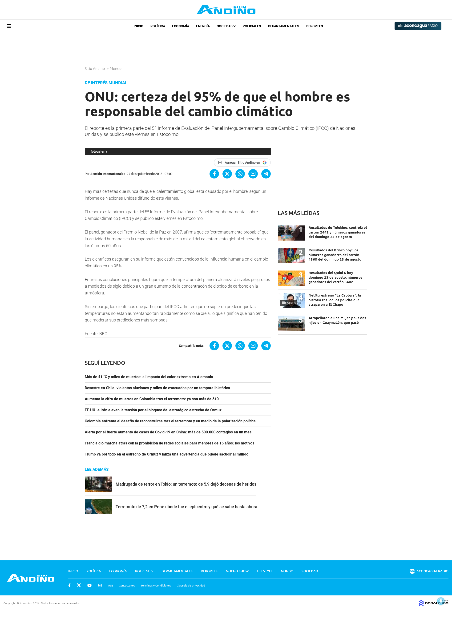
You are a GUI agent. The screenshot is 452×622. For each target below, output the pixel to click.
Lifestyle (265, 571)
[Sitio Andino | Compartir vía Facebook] (214, 173)
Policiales (252, 26)
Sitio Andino (95, 68)
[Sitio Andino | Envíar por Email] (253, 173)
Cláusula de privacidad (191, 585)
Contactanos (127, 585)
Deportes (314, 26)
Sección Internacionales (107, 174)
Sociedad (225, 26)
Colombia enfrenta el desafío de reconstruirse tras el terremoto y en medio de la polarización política (170, 421)
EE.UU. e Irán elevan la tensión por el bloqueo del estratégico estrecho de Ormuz (153, 410)
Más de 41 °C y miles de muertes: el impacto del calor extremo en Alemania (149, 377)
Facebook (69, 585)
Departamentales (283, 26)
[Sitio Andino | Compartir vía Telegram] (266, 173)
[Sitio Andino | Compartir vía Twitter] (227, 173)
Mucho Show (237, 571)
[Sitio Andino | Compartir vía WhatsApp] (240, 173)
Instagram (100, 585)
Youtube (89, 585)
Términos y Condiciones (156, 585)
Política (157, 26)
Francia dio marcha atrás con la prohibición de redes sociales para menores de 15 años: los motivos (169, 443)
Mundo (116, 68)
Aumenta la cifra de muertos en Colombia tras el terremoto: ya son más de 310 (152, 399)
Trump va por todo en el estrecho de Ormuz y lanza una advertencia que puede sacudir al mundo (166, 454)
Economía (180, 26)
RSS (110, 585)
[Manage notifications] (441, 601)
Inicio (138, 26)
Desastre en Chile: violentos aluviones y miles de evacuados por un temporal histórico (157, 388)
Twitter (79, 585)
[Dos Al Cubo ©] (433, 604)
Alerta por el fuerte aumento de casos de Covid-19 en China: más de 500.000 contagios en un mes (168, 432)
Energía (203, 26)
